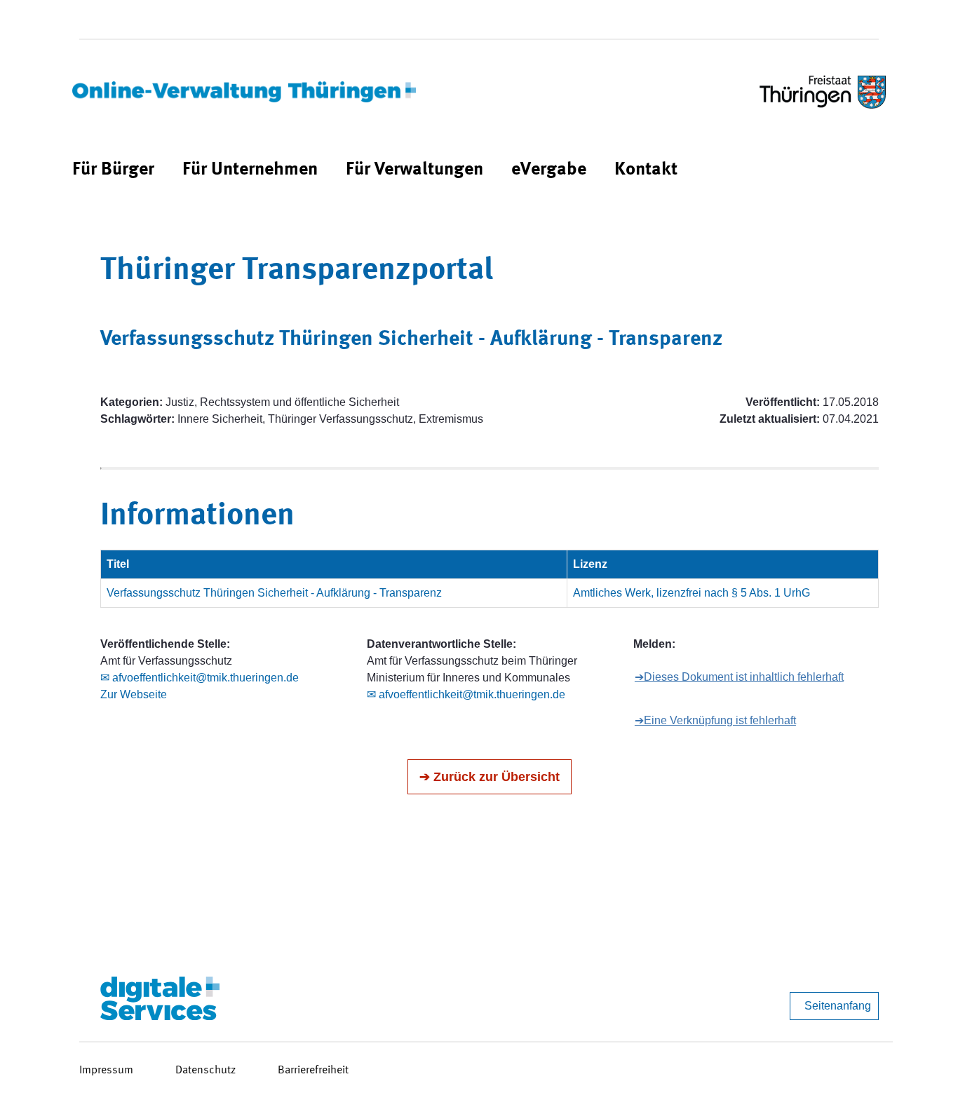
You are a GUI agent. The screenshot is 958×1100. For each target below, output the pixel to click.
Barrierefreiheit (313, 1070)
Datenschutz (205, 1070)
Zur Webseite (133, 694)
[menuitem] (113, 170)
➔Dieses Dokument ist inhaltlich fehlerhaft (739, 677)
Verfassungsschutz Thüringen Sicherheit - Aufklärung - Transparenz (274, 593)
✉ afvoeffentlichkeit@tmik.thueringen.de (199, 678)
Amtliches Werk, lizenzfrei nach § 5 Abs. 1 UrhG (691, 593)
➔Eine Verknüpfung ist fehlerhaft (715, 720)
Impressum (106, 1070)
